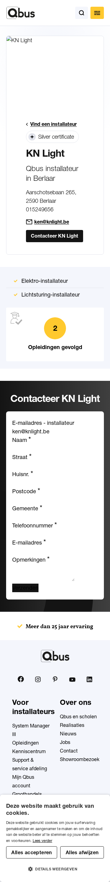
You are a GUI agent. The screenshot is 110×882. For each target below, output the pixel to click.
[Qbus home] (20, 13)
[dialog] (55, 838)
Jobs (65, 742)
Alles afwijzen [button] (82, 852)
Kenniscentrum (29, 751)
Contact (69, 751)
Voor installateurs (33, 707)
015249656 (39, 209)
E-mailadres (29, 542)
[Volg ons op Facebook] (20, 679)
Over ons (75, 702)
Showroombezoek (79, 759)
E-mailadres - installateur (43, 422)
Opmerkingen (31, 559)
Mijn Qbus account (23, 781)
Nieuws (68, 734)
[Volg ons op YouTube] (72, 679)
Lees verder (42, 840)
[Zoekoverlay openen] (81, 13)
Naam (21, 439)
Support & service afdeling (29, 764)
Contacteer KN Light (54, 236)
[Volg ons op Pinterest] (55, 679)
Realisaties (72, 725)
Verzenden (25, 587)
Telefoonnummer (34, 525)
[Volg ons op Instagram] (38, 679)
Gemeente (27, 508)
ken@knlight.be (51, 222)
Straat (21, 457)
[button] (55, 869)
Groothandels (27, 794)
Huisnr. (22, 474)
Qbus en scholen (78, 716)
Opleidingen (25, 743)
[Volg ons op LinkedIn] (89, 679)
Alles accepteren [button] (31, 852)
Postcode (26, 491)
